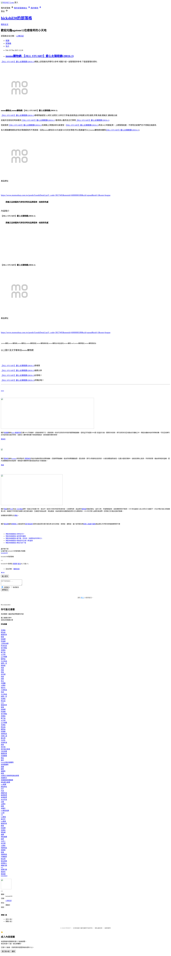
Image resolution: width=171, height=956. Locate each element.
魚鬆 (2, 465)
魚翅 (2, 692)
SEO (2, 788)
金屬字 (3, 808)
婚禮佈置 (4, 795)
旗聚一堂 (4, 663)
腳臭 (2, 637)
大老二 (3, 841)
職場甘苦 (16, 569)
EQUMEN (4, 876)
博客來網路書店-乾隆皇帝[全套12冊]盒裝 (19, 540)
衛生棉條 (4, 861)
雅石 (2, 758)
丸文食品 (20, 509)
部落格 (8, 43)
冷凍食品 (4, 690)
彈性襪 (3, 832)
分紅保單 (4, 751)
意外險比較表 (5, 749)
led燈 (2, 813)
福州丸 (3, 687)
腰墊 (2, 769)
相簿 (7, 41)
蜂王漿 (3, 738)
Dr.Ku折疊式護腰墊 (7, 762)
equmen (14, 458)
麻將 (2, 839)
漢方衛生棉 (29, 524)
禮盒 (16, 515)
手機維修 (4, 856)
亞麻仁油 (4, 736)
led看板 (3, 821)
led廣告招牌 (5, 810)
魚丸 (2, 681)
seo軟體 (3, 784)
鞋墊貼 (3, 659)
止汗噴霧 (4, 657)
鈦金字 (3, 819)
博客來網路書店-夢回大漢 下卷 (16, 543)
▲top (3, 572)
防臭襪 (3, 641)
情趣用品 (4, 848)
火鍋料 (3, 685)
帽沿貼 (3, 632)
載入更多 (5, 576)
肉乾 (2, 679)
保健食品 (4, 733)
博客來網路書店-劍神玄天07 (15, 534)
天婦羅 (3, 683)
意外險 (3, 747)
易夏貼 (3, 650)
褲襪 (2, 834)
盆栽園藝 (4, 756)
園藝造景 (4, 753)
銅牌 (2, 806)
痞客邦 (15, 564)
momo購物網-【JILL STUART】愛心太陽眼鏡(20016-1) (40, 56)
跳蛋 (2, 852)
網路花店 (4, 793)
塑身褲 (3, 874)
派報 (2, 802)
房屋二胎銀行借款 (89, 524)
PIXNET (68, 928)
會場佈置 (4, 797)
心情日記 (20, 36)
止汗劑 (3, 654)
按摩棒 (3, 850)
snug (2, 390)
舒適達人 (15, 524)
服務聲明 (108, 928)
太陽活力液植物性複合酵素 (10, 775)
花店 (2, 791)
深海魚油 (4, 742)
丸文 (11, 509)
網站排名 (4, 786)
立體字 (3, 804)
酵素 (2, 745)
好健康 (3, 731)
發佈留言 (5, 590)
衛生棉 (6, 524)
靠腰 (2, 767)
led (2, 814)
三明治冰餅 (4, 643)
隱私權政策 (98, 928)
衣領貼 (3, 630)
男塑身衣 (28, 458)
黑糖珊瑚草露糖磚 (7, 780)
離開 (13, 951)
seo (2, 867)
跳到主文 (4, 24)
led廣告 (3, 817)
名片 (7, 46)
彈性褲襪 (4, 837)
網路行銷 (4, 865)
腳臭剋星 (18, 432)
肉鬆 (2, 670)
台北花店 (4, 799)
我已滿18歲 (6, 951)
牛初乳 (3, 740)
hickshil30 (4, 553)
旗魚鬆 (84, 509)
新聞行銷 (4, 869)
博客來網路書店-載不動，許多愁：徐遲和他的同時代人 (24, 538)
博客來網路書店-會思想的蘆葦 (16, 536)
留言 (19, 564)
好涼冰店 (4, 645)
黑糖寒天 (4, 778)
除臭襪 (6, 432)
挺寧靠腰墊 (4, 764)
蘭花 (2, 760)
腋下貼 (3, 652)
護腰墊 (3, 771)
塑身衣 (3, 439)
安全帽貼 (4, 648)
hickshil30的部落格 (16, 18)
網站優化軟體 (5, 782)
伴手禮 (3, 674)
